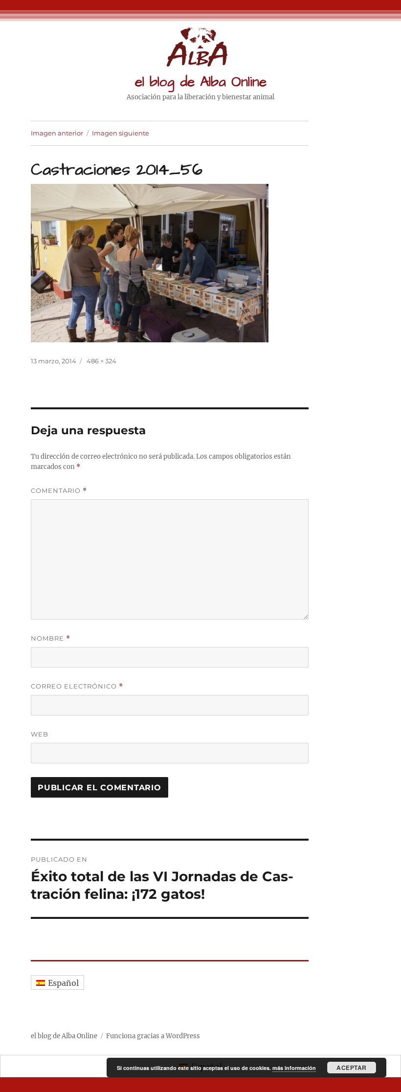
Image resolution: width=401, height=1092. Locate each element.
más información (294, 1067)
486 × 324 (101, 361)
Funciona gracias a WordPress (153, 1036)
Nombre (50, 638)
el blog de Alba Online (201, 81)
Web (39, 734)
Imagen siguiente (120, 133)
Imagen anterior (57, 133)
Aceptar (351, 1067)
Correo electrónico (77, 686)
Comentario (59, 491)
